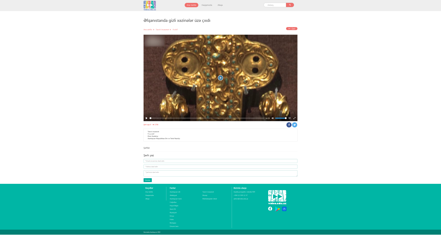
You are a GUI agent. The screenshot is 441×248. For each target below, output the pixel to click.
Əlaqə (220, 5)
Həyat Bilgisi (174, 205)
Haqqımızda (207, 5)
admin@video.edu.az (241, 199)
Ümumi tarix (174, 226)
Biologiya (173, 223)
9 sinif (175, 29)
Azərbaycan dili (175, 192)
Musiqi (204, 195)
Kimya (172, 216)
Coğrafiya (173, 202)
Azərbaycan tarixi (176, 199)
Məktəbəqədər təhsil (209, 199)
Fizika (172, 219)
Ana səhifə (148, 29)
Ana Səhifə (192, 5)
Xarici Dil (173, 209)
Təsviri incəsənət (162, 29)
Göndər (147, 180)
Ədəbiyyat (173, 195)
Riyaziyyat (173, 212)
